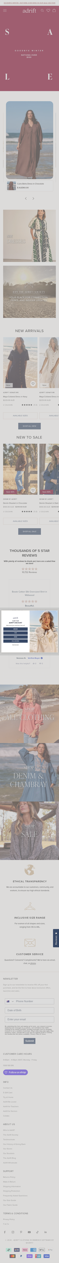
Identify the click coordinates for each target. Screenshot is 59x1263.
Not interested (15, 645)
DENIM (15, 637)
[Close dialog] (56, 612)
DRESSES (15, 629)
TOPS (15, 633)
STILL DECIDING (15, 641)
